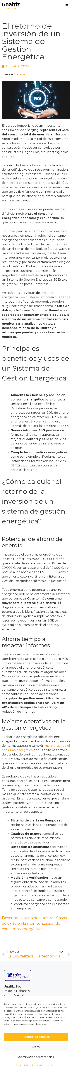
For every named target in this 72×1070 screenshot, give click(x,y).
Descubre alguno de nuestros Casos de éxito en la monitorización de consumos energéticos (34, 923)
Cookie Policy (23, 1065)
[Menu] (67, 5)
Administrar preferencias (36, 1057)
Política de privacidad (43, 1065)
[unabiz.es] (11, 5)
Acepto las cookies (36, 1036)
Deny (36, 1047)
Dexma (19, 74)
